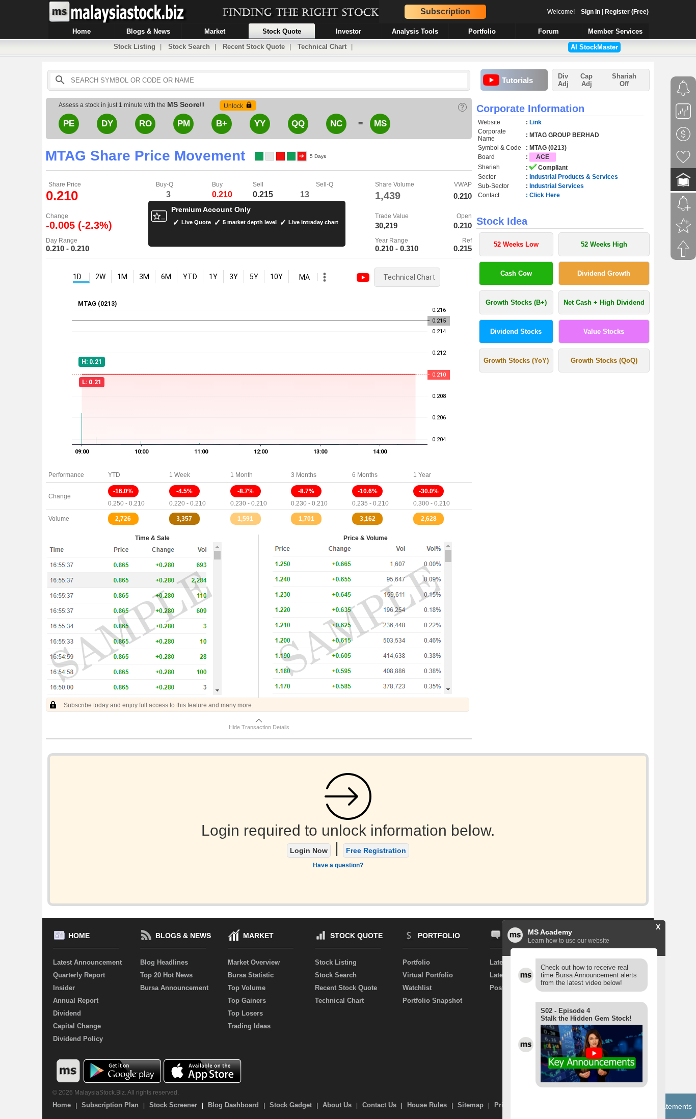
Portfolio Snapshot (432, 1000)
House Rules (427, 1105)
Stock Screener (173, 1105)
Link (535, 122)
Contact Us (379, 1105)
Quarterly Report (79, 975)
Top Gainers (247, 1000)
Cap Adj (586, 80)
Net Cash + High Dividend (604, 302)
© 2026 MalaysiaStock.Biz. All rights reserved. (115, 1092)
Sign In (590, 11)
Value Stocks (603, 331)
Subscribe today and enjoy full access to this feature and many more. (157, 705)
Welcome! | (598, 11)
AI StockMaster (594, 47)
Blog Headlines (164, 962)
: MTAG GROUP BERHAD (562, 135)
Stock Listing (134, 46)
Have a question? (338, 865)
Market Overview (254, 962)
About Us (337, 1105)
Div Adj (563, 80)
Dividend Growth (603, 273)
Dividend (67, 1013)
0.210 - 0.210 (67, 248)
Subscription (445, 11)
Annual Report (75, 1000)
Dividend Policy (78, 1039)
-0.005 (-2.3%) (79, 225)
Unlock (233, 106)
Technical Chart (322, 46)
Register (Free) (627, 11)
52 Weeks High (604, 244)
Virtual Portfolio (428, 975)
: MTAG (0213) (546, 147)
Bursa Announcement (174, 988)
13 (304, 194)
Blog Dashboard (233, 1105)
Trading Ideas (249, 1026)
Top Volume (246, 988)
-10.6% (368, 491)
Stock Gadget (291, 1105)
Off (624, 84)
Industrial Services (556, 186)
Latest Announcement (87, 962)
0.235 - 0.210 (370, 503)
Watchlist (417, 988)
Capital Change (77, 1026)
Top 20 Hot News (166, 975)
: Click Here (543, 195)
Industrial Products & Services (573, 176)
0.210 (222, 194)
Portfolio (416, 962)
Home (61, 1105)
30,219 (386, 225)
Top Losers (245, 1013)
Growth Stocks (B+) (516, 302)
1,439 (387, 195)
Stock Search (189, 46)
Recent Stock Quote (254, 46)
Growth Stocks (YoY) (516, 360)
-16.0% (123, 491)
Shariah (624, 80)
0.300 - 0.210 (431, 503)
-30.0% (429, 491)
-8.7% (245, 491)
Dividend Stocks (516, 331)
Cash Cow (516, 273)
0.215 (263, 194)
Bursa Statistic (251, 975)
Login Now (309, 850)
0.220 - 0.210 (187, 503)
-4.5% (184, 491)
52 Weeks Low (516, 244)
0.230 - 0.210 (248, 503)
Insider (64, 988)
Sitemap (471, 1105)
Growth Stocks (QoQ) (604, 360)
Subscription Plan (110, 1105)
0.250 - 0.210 (126, 503)
